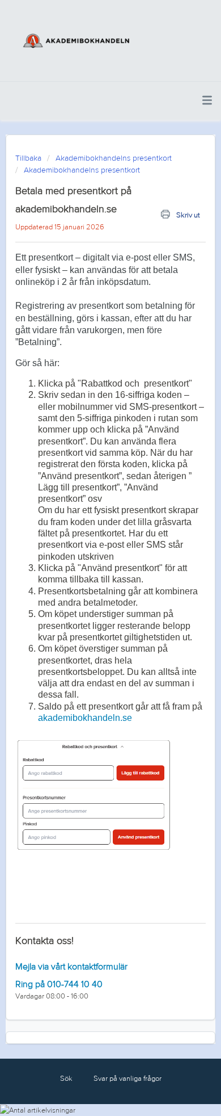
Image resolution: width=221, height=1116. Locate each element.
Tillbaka (28, 158)
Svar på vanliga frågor (128, 1078)
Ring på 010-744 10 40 (59, 984)
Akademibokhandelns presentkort (114, 158)
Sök (66, 1078)
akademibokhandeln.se (85, 718)
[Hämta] (89, 560)
